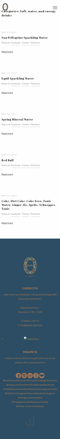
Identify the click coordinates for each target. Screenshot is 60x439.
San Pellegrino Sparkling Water (25, 37)
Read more (7, 51)
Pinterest (35, 42)
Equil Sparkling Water (18, 78)
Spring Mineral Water (17, 119)
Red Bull (8, 160)
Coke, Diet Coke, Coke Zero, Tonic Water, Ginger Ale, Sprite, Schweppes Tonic (28, 205)
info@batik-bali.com (31, 325)
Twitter (25, 42)
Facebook (15, 42)
